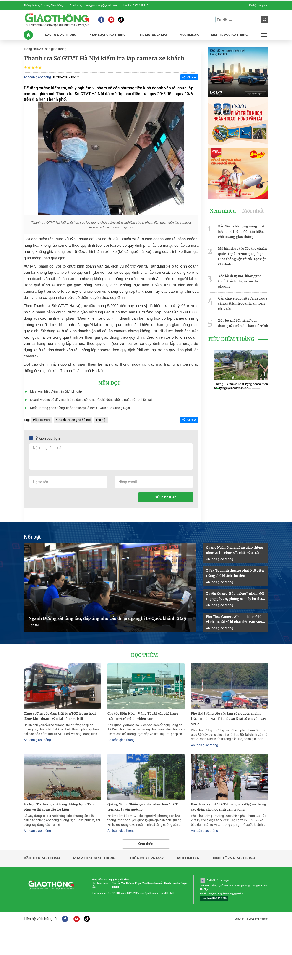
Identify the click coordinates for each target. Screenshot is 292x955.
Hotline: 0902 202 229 (135, 5)
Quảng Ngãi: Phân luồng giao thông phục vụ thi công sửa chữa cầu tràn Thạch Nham (234, 551)
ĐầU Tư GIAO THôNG (60, 35)
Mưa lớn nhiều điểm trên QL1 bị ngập (56, 391)
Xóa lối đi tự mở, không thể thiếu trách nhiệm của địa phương (239, 281)
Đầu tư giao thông (42, 858)
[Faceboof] (65, 919)
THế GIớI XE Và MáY (153, 35)
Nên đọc (109, 383)
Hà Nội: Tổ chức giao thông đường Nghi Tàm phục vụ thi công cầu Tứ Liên (59, 807)
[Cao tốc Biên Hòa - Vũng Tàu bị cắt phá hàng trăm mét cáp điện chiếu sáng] (146, 686)
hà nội (101, 420)
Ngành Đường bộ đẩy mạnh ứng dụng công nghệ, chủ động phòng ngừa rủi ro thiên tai (91, 399)
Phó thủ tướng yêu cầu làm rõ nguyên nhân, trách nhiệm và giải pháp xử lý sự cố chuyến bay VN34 (228, 719)
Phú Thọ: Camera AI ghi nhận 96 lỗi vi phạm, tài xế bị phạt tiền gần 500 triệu (234, 620)
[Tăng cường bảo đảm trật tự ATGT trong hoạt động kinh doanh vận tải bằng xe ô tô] (62, 686)
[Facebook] (101, 20)
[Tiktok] (121, 20)
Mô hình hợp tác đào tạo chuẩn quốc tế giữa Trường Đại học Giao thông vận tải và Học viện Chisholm (242, 256)
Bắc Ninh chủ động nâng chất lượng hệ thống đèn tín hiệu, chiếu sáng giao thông (241, 231)
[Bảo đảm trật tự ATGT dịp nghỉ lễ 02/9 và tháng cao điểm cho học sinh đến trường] (229, 777)
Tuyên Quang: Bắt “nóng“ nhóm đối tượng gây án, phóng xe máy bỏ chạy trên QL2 (235, 596)
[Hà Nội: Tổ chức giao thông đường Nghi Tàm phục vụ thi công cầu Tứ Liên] (62, 777)
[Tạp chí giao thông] (57, 20)
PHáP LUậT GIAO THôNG (107, 35)
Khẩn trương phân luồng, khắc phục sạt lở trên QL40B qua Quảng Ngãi (80, 408)
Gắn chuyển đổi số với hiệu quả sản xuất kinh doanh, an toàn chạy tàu (242, 303)
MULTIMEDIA (189, 35)
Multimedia (188, 858)
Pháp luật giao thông (94, 858)
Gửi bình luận (165, 497)
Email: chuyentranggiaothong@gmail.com (93, 5)
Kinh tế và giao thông (234, 858)
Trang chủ (31, 49)
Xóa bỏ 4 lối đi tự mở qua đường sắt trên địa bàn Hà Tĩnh (243, 323)
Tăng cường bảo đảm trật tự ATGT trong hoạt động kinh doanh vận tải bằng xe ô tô (60, 716)
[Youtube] (111, 20)
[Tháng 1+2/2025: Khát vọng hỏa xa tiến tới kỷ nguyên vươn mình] (241, 365)
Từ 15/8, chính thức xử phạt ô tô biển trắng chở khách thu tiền (235, 573)
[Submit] (264, 19)
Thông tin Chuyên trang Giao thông (43, 5)
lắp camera (43, 420)
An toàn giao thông (52, 49)
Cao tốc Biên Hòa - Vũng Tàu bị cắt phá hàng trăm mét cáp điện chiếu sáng (142, 716)
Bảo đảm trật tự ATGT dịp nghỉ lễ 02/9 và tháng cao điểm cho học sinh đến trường (228, 807)
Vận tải (34, 625)
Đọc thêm (144, 655)
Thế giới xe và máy (146, 858)
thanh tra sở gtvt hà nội (74, 420)
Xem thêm (146, 844)
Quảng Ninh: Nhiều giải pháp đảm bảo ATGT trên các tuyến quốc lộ (142, 807)
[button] (217, 388)
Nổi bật (32, 537)
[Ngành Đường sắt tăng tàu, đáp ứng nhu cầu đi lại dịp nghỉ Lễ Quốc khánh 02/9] (110, 587)
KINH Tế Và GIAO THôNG (229, 35)
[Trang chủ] (28, 35)
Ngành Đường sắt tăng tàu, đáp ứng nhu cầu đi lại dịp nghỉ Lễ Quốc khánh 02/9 (107, 618)
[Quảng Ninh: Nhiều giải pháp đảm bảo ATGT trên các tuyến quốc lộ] (146, 777)
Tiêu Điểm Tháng (231, 339)
